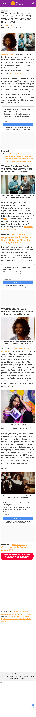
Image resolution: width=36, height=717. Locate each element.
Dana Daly (8, 25)
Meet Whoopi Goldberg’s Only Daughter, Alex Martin (16, 547)
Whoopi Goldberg (7, 54)
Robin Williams (15, 73)
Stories (4, 10)
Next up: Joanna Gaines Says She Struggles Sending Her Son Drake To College (17, 556)
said (5, 219)
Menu (4, 3)
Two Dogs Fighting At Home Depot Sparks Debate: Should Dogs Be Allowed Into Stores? (16, 619)
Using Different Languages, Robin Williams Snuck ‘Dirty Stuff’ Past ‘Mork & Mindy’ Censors (17, 238)
